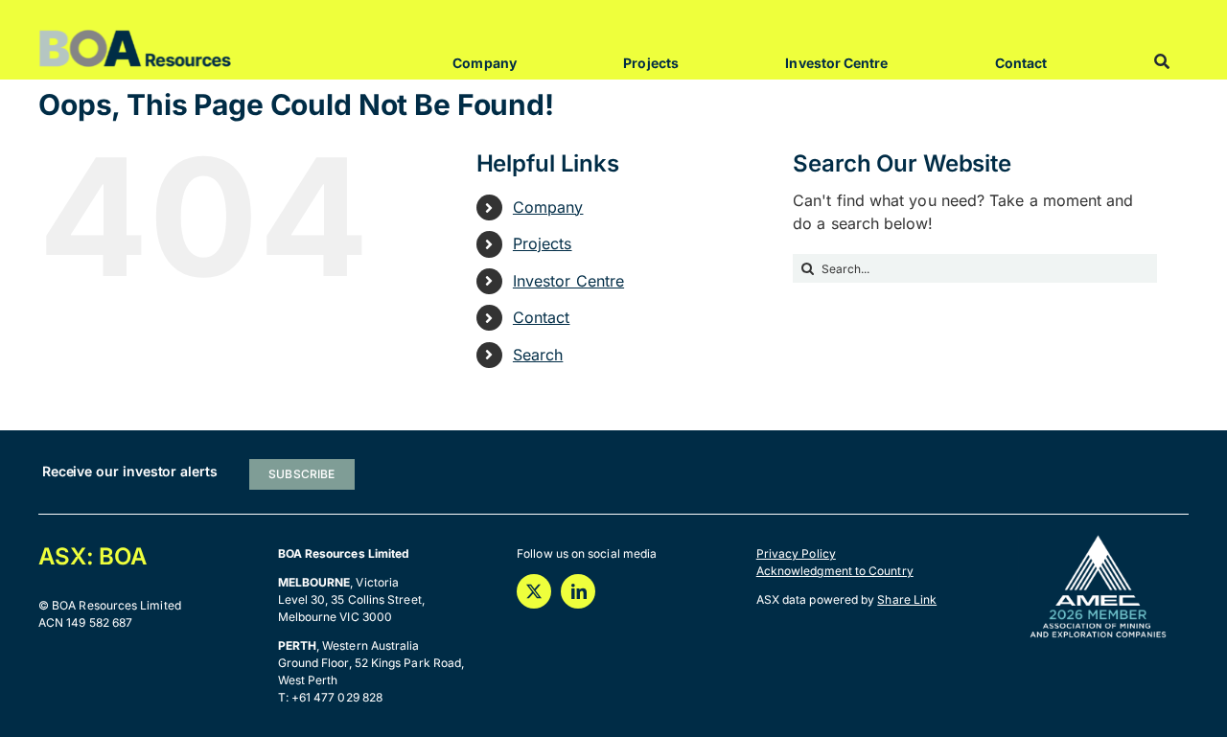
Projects (542, 243)
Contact (541, 317)
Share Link (907, 599)
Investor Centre (568, 280)
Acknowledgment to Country (835, 571)
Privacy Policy (796, 553)
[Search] (1162, 61)
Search (538, 354)
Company (548, 207)
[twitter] (534, 591)
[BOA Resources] (135, 36)
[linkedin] (578, 591)
